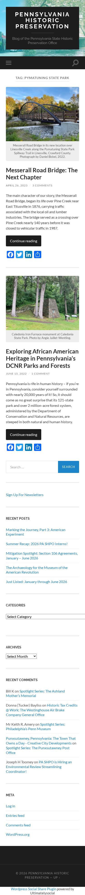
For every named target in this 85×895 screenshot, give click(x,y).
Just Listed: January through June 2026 (36, 581)
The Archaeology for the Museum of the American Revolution (37, 569)
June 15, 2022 (16, 373)
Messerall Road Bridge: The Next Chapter (42, 173)
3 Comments (42, 185)
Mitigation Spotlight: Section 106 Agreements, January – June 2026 (42, 555)
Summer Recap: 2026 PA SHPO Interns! (37, 543)
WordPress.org (17, 834)
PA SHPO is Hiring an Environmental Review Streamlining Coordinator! (39, 767)
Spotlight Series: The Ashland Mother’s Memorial (35, 693)
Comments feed (18, 825)
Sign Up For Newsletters (25, 494)
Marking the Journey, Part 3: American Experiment (36, 532)
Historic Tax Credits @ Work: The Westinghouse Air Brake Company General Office (42, 710)
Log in (10, 806)
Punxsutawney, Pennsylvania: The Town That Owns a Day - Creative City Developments (41, 740)
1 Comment (41, 373)
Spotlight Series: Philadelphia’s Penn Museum (35, 726)
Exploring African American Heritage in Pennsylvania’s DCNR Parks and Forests (42, 358)
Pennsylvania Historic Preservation (42, 20)
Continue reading (23, 241)
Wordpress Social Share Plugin (34, 889)
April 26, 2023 (17, 185)
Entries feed (15, 815)
